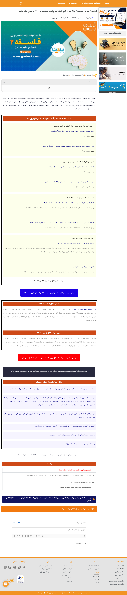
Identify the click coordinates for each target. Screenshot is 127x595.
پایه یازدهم (88, 18)
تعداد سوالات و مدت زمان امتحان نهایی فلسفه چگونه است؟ (75, 487)
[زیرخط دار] (19, 536)
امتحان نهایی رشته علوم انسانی (56, 498)
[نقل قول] (31, 536)
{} (39, 536)
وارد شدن (15, 523)
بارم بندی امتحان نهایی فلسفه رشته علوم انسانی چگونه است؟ (75, 470)
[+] (42, 536)
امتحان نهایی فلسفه (36, 498)
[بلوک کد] (33, 536)
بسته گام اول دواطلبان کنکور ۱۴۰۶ (91, 3)
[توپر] (14, 536)
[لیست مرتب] (25, 536)
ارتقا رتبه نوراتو (73, 3)
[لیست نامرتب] (28, 536)
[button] (4, 82)
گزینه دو (106, 3)
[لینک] (36, 536)
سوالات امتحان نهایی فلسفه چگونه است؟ (80, 482)
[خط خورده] (22, 536)
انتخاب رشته (61, 3)
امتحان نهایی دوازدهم (76, 498)
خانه (94, 18)
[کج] (17, 536)
